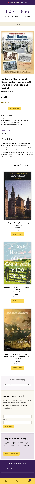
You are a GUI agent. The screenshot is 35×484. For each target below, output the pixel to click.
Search (17, 481)
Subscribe (8, 426)
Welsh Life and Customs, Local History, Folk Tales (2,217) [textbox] (18, 385)
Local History (16, 120)
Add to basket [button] (17, 234)
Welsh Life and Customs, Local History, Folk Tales (15, 121)
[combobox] (17, 385)
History (10, 120)
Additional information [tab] (9, 134)
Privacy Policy (11, 468)
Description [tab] (6, 130)
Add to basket (14, 108)
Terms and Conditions (23, 468)
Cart (27, 479)
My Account (6, 481)
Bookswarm (31, 475)
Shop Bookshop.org (11, 453)
